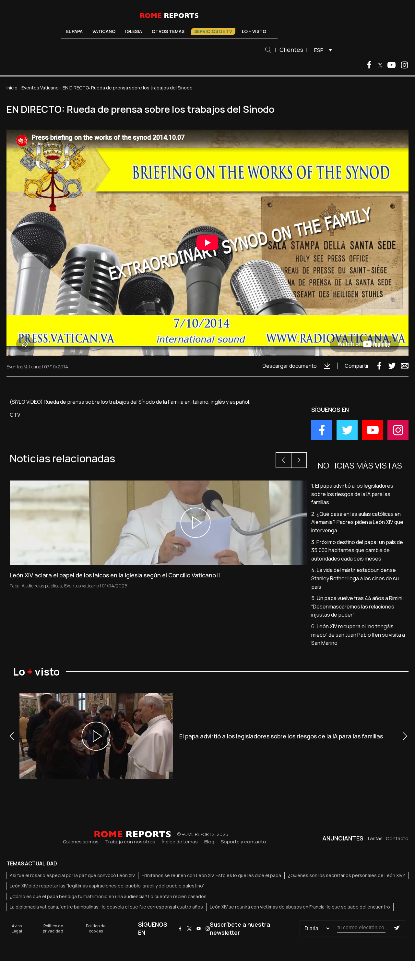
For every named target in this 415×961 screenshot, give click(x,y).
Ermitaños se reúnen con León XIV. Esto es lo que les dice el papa (211, 875)
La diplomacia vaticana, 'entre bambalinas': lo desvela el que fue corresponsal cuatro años (106, 907)
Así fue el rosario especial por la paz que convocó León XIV (72, 875)
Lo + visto (254, 31)
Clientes (291, 49)
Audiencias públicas (42, 586)
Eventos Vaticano (40, 88)
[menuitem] (321, 49)
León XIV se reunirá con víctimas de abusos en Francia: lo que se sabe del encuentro (300, 907)
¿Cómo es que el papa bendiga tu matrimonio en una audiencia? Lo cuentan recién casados (108, 896)
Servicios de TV (213, 31)
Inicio (12, 88)
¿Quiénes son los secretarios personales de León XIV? (346, 875)
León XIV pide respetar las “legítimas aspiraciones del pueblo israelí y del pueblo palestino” (107, 886)
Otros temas (168, 31)
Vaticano (103, 31)
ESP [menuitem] (319, 50)
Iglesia (133, 31)
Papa (14, 586)
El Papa (74, 31)
